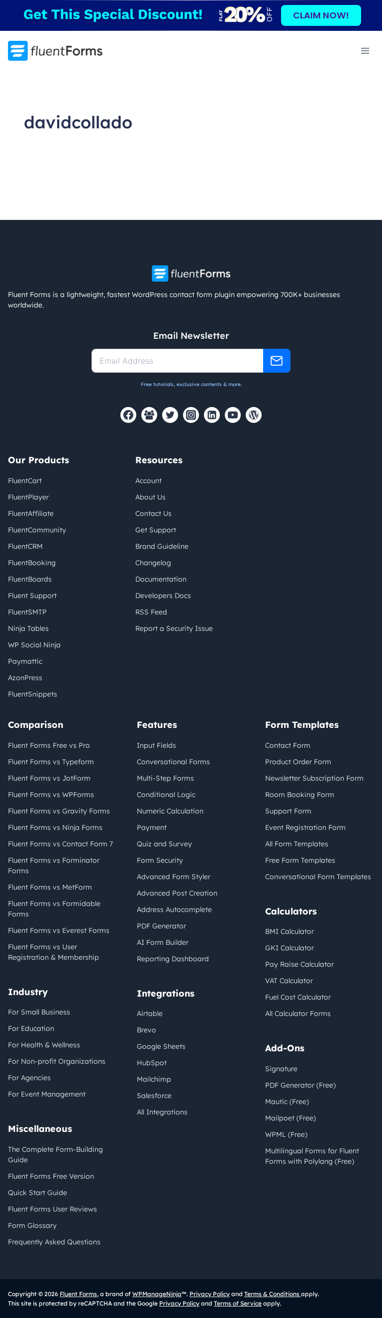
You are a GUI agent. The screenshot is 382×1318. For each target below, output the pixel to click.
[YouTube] (233, 415)
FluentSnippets (32, 694)
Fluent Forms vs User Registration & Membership (53, 952)
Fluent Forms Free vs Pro (49, 745)
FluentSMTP (27, 612)
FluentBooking (32, 562)
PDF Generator (161, 925)
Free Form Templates (300, 860)
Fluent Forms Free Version (51, 1176)
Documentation (161, 579)
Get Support (155, 529)
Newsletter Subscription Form (314, 778)
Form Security (160, 860)
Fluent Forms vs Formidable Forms (54, 908)
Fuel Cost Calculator (298, 997)
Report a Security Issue (174, 628)
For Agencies (29, 1077)
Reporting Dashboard (173, 958)
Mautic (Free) (287, 1101)
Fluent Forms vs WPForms (51, 794)
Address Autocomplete (174, 909)
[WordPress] (254, 415)
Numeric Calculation (170, 811)
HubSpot (152, 1062)
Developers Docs (163, 595)
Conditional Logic (166, 794)
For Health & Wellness (44, 1044)
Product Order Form (298, 761)
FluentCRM (25, 546)
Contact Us (153, 513)
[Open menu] (365, 50)
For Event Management (47, 1094)
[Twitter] (170, 415)
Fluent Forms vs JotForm (49, 778)
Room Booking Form (299, 794)
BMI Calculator (289, 931)
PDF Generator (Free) (300, 1085)
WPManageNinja (157, 1294)
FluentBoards (30, 579)
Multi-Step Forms (165, 778)
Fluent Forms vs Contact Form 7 (60, 843)
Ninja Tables (28, 628)
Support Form (288, 811)
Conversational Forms (173, 761)
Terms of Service (238, 1303)
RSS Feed (151, 612)
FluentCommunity (37, 529)
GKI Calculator (289, 947)
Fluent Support (32, 595)
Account (148, 480)
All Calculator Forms (298, 1013)
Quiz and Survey (164, 843)
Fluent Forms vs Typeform (51, 761)
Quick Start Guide (37, 1192)
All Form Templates (296, 843)
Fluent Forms (78, 1294)
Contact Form (287, 745)
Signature (281, 1068)
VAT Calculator (289, 980)
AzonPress (25, 677)
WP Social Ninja (34, 644)
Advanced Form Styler (173, 876)
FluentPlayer (28, 497)
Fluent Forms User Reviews (52, 1209)
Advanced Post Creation (177, 893)
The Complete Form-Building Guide (55, 1154)
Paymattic (25, 661)
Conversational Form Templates (318, 876)
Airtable (150, 1013)
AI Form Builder (163, 942)
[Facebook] (128, 415)
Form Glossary (32, 1225)
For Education (31, 1028)
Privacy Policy (210, 1294)
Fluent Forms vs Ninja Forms (55, 827)
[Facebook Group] (149, 415)
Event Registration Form (305, 827)
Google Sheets (161, 1046)
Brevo (146, 1029)
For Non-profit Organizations (56, 1061)
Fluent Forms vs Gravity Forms (59, 811)
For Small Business (39, 1012)
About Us (150, 497)
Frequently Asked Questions (54, 1241)
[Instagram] (191, 415)
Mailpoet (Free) (290, 1118)
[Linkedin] (212, 415)
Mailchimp (154, 1079)
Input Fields (156, 745)
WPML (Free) (286, 1134)
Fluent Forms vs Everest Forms (58, 930)
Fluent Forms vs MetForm (50, 887)
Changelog (153, 562)
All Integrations (162, 1112)
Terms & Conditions (272, 1294)
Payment (152, 827)
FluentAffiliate (31, 513)
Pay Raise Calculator (299, 964)
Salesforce (154, 1095)
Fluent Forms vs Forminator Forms (53, 865)
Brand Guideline (162, 546)
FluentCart (25, 480)
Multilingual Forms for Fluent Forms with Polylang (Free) (312, 1156)
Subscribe (276, 361)
